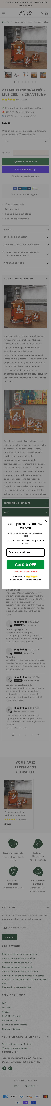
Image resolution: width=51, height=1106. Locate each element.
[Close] (45, 520)
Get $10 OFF (25, 565)
